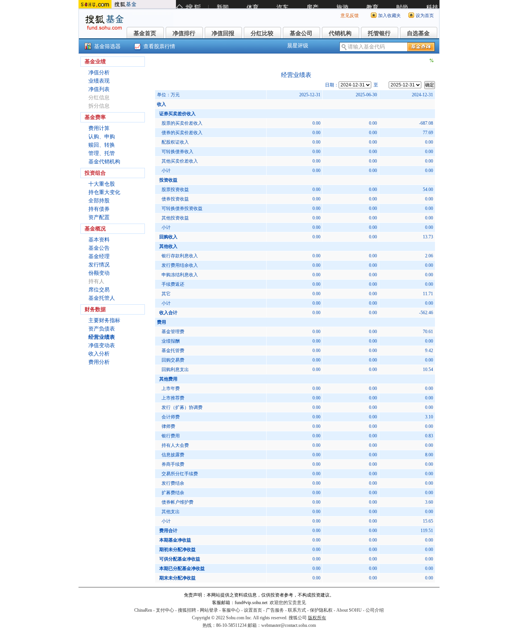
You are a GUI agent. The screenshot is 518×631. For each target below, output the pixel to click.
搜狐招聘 (187, 610)
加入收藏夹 (389, 15)
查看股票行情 (159, 46)
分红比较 (262, 33)
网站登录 (209, 610)
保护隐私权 (321, 610)
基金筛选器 (107, 46)
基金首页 (144, 33)
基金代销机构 (104, 161)
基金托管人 (101, 298)
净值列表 (99, 89)
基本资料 (99, 240)
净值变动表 (101, 345)
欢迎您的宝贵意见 (288, 602)
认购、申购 (101, 136)
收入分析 (99, 354)
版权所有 (317, 617)
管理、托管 (101, 153)
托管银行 (379, 33)
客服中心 (231, 610)
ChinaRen (143, 610)
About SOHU (349, 610)
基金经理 (99, 256)
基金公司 (301, 33)
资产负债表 (101, 329)
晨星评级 (297, 46)
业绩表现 (99, 81)
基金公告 (99, 248)
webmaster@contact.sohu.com (288, 625)
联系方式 (297, 610)
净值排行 (184, 33)
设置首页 (253, 610)
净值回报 (223, 33)
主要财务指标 (104, 320)
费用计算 (99, 128)
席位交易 (99, 290)
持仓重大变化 (104, 192)
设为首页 (425, 15)
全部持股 (99, 201)
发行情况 (99, 265)
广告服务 (275, 610)
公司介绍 (375, 610)
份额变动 (99, 273)
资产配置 (99, 217)
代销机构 (340, 33)
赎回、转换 (101, 145)
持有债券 (99, 209)
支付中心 (165, 610)
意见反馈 (350, 15)
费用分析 (99, 362)
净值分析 (99, 72)
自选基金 (418, 33)
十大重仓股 (101, 184)
